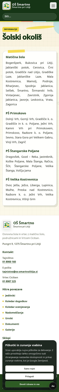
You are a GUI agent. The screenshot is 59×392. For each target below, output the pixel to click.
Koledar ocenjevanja (17, 307)
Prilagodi (29, 376)
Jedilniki (10, 295)
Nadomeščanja (14, 312)
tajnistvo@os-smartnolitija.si (20, 271)
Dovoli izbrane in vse (29, 384)
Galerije (10, 329)
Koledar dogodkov (16, 301)
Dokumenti (12, 324)
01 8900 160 (9, 261)
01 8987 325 (9, 281)
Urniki (9, 318)
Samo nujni (29, 369)
